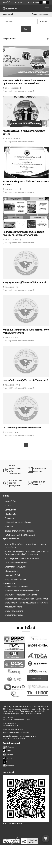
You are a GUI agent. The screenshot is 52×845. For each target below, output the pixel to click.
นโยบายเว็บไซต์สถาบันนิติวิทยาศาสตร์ (16, 732)
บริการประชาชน (10, 509)
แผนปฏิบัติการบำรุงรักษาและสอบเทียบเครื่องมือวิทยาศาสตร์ (27, 602)
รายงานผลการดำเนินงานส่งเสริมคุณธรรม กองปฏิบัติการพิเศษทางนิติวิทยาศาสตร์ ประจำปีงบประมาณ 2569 (24, 83)
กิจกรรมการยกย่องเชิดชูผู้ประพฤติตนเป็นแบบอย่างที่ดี (24, 132)
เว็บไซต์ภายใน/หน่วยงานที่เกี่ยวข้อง (18, 522)
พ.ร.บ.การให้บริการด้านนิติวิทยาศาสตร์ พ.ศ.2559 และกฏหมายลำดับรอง (25, 546)
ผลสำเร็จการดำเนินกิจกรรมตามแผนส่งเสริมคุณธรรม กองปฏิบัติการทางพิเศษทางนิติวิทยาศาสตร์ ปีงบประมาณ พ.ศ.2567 (23, 235)
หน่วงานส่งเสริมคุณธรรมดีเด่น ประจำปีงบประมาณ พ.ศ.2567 (26, 183)
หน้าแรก (34, 14)
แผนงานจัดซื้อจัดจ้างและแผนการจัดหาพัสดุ (21, 594)
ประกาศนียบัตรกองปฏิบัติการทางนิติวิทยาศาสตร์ (25, 380)
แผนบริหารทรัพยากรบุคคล (15, 615)
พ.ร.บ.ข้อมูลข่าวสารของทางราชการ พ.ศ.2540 (22, 558)
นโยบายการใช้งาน (11, 571)
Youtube (9, 754)
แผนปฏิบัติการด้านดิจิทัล (14, 611)
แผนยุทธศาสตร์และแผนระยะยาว (16, 586)
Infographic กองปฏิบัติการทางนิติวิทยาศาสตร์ (24, 282)
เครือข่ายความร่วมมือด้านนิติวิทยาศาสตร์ (20, 535)
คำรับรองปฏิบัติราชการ (13, 606)
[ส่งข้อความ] (38, 483)
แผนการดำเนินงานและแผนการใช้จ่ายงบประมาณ (22, 590)
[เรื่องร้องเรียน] (13, 469)
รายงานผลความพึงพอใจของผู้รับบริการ (20, 531)
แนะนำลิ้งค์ (9, 526)
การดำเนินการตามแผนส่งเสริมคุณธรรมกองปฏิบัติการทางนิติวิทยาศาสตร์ (26, 331)
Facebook (10, 765)
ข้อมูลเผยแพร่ (10, 518)
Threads (9, 758)
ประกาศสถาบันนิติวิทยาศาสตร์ (16, 562)
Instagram (10, 747)
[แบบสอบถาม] (38, 469)
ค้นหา (26, 29)
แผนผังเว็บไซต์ (10, 501)
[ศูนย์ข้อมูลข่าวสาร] (13, 483)
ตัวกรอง (43, 21)
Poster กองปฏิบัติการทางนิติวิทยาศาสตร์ (22, 427)
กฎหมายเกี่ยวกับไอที (12, 575)
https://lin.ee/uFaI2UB (12, 823)
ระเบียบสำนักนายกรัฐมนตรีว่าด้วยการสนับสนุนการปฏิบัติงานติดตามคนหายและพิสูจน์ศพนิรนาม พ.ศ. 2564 (27, 553)
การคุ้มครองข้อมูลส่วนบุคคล (15, 579)
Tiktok (8, 750)
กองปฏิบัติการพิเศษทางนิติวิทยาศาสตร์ (19, 91)
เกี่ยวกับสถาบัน (10, 514)
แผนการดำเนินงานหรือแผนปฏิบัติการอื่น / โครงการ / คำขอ (26, 598)
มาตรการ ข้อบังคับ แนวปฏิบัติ (16, 567)
